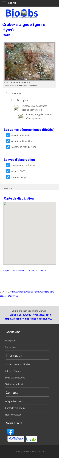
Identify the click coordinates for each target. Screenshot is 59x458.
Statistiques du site (14, 384)
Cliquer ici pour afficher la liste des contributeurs (25, 270)
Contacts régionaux (15, 407)
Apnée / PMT (18, 171)
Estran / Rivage (19, 176)
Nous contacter (13, 414)
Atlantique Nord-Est (21, 135)
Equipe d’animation (14, 401)
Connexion (10, 347)
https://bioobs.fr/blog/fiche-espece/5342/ (28, 318)
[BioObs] (19, 13)
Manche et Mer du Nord (23, 146)
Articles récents (13, 371)
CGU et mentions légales (17, 364)
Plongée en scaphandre (23, 165)
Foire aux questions (15, 377)
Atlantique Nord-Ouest (22, 141)
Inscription (10, 340)
